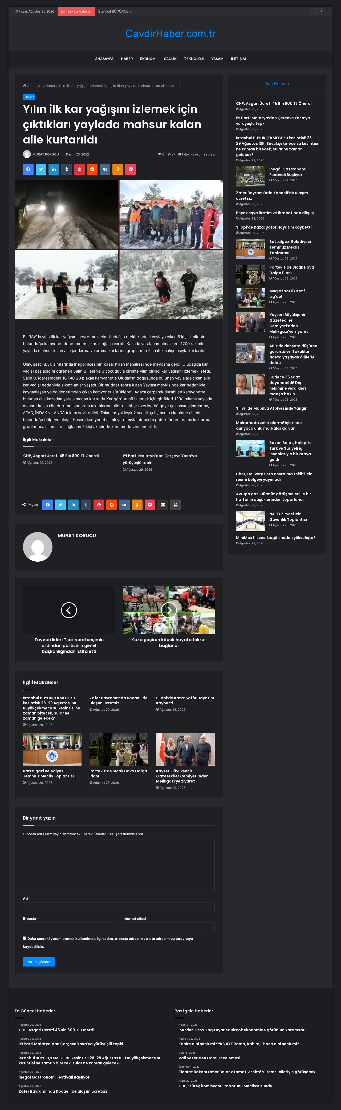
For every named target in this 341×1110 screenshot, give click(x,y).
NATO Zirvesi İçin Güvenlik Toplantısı (288, 516)
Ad (26, 898)
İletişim (238, 59)
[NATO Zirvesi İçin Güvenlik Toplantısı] (250, 521)
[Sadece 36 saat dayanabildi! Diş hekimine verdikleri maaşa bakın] (250, 384)
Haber (127, 59)
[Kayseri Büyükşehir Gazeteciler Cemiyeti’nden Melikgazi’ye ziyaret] (185, 749)
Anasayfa (104, 59)
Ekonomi (148, 59)
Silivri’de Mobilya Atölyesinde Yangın (271, 408)
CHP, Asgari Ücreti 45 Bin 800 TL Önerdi (61, 455)
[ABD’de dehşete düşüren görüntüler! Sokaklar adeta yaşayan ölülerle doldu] (250, 353)
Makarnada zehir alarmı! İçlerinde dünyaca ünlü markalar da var (269, 425)
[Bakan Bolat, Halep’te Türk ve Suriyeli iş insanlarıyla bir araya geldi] (250, 448)
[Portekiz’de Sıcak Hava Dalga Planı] (119, 749)
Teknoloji (194, 59)
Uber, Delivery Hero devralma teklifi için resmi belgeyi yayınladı (274, 476)
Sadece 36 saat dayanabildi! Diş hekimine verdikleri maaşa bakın (287, 385)
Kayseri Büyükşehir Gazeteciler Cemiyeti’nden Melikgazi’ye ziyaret (182, 776)
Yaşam (217, 59)
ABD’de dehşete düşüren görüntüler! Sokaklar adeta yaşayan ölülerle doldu (293, 354)
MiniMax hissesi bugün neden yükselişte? (275, 537)
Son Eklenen (277, 83)
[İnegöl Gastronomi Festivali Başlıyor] (250, 176)
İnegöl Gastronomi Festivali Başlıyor (287, 171)
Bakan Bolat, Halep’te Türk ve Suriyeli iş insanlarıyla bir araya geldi (290, 451)
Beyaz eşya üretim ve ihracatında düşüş (275, 212)
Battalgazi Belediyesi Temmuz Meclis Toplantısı (48, 773)
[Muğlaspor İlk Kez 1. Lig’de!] (250, 298)
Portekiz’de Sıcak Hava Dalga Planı (118, 773)
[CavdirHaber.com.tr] (170, 33)
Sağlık (170, 59)
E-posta (31, 918)
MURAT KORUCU (46, 154)
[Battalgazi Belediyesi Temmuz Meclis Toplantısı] (52, 749)
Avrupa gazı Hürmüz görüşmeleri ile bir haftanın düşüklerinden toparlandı (273, 496)
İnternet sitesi (134, 918)
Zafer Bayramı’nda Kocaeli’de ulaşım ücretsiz (119, 700)
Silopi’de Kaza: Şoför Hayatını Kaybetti (185, 700)
